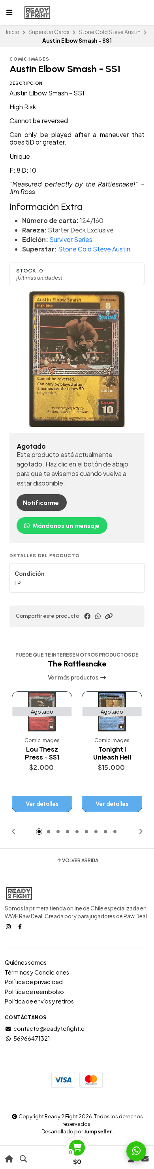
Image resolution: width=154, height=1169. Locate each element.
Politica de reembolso (34, 991)
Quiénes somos (26, 962)
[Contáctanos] (144, 1159)
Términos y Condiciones (37, 972)
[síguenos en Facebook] (20, 926)
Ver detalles (42, 803)
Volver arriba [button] (80, 860)
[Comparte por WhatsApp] (98, 616)
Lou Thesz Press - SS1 (42, 753)
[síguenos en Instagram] (9, 926)
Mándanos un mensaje (65, 525)
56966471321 (31, 1038)
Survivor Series (70, 239)
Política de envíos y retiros (39, 1001)
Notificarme (41, 502)
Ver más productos (74, 677)
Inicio (12, 32)
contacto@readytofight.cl (49, 1028)
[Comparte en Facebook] (87, 616)
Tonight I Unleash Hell (112, 753)
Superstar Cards (48, 32)
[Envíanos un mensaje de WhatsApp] (136, 1151)
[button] (109, 616)
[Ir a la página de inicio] (9, 1159)
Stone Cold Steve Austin (110, 32)
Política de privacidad (34, 981)
